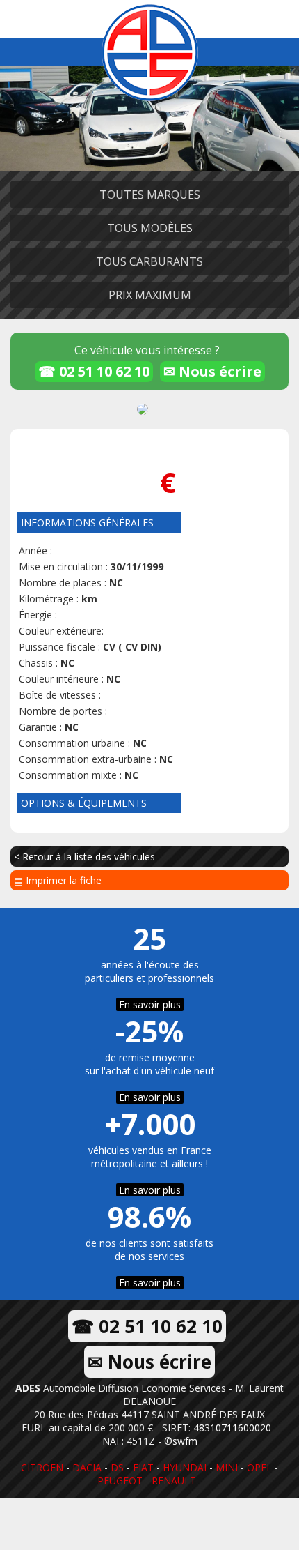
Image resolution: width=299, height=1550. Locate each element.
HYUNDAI (185, 1467)
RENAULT (174, 1480)
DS (117, 1467)
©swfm (180, 1441)
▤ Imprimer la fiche (58, 880)
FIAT (143, 1467)
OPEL (259, 1467)
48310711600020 (232, 1427)
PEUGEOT (120, 1480)
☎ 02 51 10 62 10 (94, 371)
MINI (227, 1467)
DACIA (87, 1467)
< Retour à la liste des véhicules (84, 856)
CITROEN (42, 1467)
